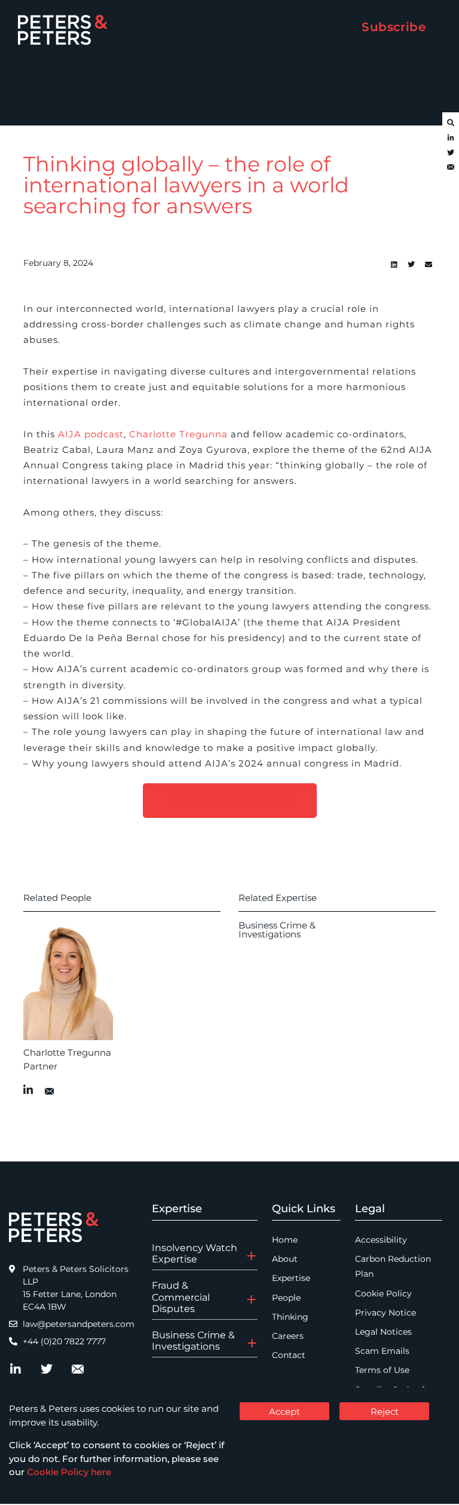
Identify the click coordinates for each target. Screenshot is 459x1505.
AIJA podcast (91, 434)
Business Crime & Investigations (277, 929)
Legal (370, 1208)
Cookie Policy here (69, 1472)
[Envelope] (450, 167)
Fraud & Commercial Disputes (181, 1297)
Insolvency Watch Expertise (194, 1253)
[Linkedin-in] (450, 138)
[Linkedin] (394, 265)
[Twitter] (450, 153)
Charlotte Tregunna (178, 434)
